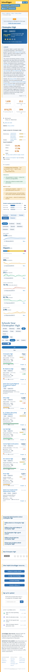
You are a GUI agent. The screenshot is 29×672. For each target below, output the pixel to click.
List (14, 347)
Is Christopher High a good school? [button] (13, 533)
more (7, 153)
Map (15, 350)
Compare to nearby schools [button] (14, 571)
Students (23, 340)
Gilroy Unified (18, 52)
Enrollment (11, 223)
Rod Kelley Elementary (13, 136)
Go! (22, 601)
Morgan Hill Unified (7, 432)
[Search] (23, 2)
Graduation (5, 229)
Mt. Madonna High (10, 84)
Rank (18, 340)
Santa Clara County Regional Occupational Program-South (11, 385)
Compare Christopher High (12, 157)
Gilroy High (6, 64)
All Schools (18, 331)
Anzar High (6, 473)
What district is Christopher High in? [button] (14, 523)
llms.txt (12, 665)
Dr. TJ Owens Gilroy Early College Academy (10, 413)
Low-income (5, 226)
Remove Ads (22, 662)
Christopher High (8, 354)
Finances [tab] (12, 218)
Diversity (19, 223)
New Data (13, 659)
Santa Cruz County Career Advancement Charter (10, 490)
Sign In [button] (5, 8)
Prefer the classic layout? (14, 23)
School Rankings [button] (15, 5)
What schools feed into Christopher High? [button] (12, 538)
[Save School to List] (25, 364)
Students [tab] (5, 218)
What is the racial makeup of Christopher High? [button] (13, 528)
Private (11, 331)
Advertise (4, 662)
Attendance (19, 226)
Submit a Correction (13, 661)
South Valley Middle (13, 139)
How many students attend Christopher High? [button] (13, 543)
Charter (5, 334)
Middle (18, 328)
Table (11, 337)
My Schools (6, 343)
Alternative (5, 331)
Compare (22, 364)
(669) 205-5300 (8, 122)
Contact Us (4, 660)
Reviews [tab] (21, 215)
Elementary (11, 328)
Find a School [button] (5, 5)
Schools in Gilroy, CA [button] (14, 585)
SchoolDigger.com (13, 668)
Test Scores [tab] (13, 215)
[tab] (14, 523)
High (24, 328)
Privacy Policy (22, 659)
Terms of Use (22, 660)
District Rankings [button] (14, 580)
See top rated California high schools (15, 154)
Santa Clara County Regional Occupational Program (9, 391)
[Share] (26, 2)
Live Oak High (6, 70)
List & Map (5, 337)
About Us (4, 659)
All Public (5, 328)
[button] (14, 237)
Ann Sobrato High (17, 70)
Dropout (12, 229)
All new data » (23, 610)
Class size (13, 226)
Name (7, 340)
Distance (12, 340)
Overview (5, 223)
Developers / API (14, 663)
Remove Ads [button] (12, 8)
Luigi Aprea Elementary (13, 133)
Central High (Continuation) (10, 444)
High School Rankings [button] (14, 576)
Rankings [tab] (5, 215)
